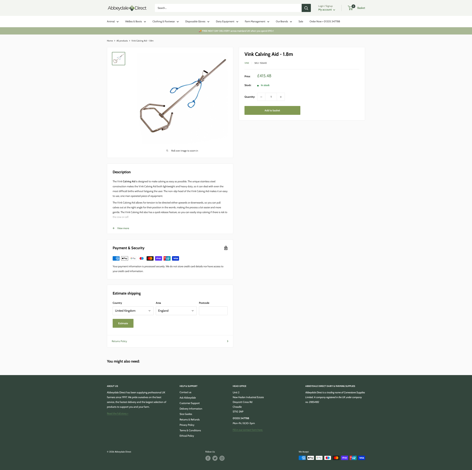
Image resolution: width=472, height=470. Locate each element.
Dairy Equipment (225, 21)
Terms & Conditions (190, 430)
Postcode (204, 302)
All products (122, 40)
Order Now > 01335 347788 (325, 21)
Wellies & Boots (133, 21)
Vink (246, 63)
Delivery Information (191, 408)
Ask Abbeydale (188, 397)
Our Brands (282, 21)
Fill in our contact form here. (248, 429)
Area (158, 302)
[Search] (306, 8)
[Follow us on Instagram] (222, 458)
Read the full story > (117, 413)
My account (325, 9)
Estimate (123, 323)
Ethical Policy (187, 435)
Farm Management (255, 21)
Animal (111, 21)
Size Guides (186, 414)
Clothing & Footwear (163, 21)
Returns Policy (119, 341)
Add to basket (272, 110)
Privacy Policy (187, 425)
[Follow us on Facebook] (208, 458)
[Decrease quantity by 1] (261, 97)
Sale (301, 21)
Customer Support (190, 403)
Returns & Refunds (190, 419)
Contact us (185, 392)
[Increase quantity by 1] (281, 97)
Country (117, 302)
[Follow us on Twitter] (215, 458)
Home (110, 40)
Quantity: (249, 97)
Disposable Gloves (195, 21)
